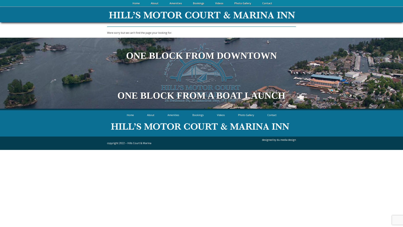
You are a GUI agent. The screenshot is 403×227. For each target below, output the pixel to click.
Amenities (173, 115)
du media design (286, 140)
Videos (221, 115)
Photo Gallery (246, 115)
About (150, 115)
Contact (271, 115)
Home (130, 115)
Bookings (198, 115)
